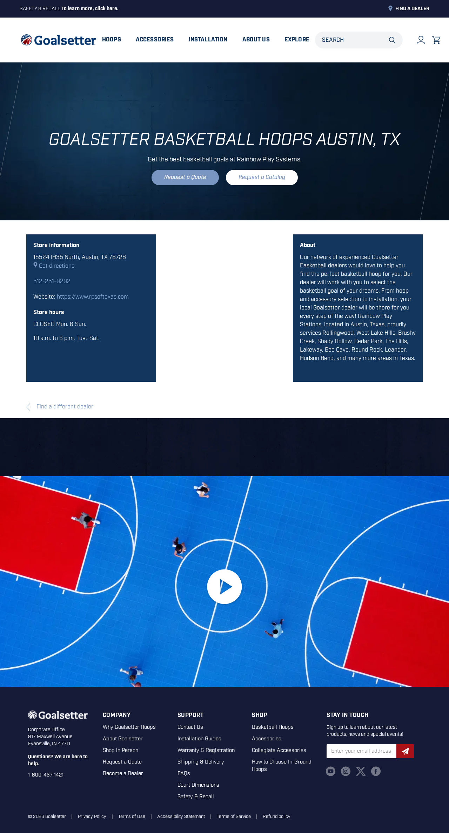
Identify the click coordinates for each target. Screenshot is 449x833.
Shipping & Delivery (200, 762)
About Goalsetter (123, 738)
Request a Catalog (262, 177)
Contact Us (190, 727)
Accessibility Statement (181, 817)
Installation (208, 40)
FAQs (183, 773)
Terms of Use (131, 817)
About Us (256, 40)
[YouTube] (330, 771)
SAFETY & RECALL (69, 9)
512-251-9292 (52, 281)
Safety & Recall (195, 796)
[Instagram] (345, 771)
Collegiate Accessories (279, 750)
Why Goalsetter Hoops (129, 727)
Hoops (111, 40)
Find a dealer (412, 9)
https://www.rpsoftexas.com (93, 297)
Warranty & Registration (206, 750)
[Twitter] (361, 771)
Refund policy (276, 817)
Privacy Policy (92, 817)
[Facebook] (376, 771)
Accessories (155, 40)
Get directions (56, 266)
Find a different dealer (64, 407)
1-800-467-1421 (45, 775)
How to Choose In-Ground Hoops (281, 766)
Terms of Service (234, 817)
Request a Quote (185, 177)
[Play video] (224, 586)
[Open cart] (436, 40)
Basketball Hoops (273, 727)
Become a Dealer (123, 773)
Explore (296, 40)
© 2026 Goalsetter (47, 817)
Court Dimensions (198, 785)
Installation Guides (199, 738)
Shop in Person (120, 750)
